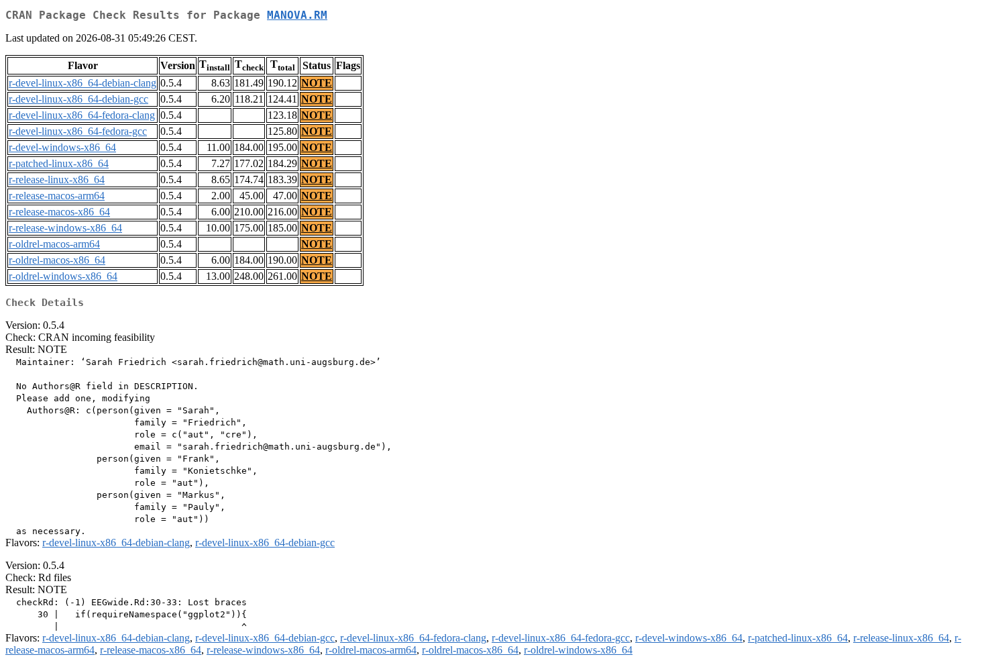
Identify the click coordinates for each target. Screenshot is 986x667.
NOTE (316, 83)
